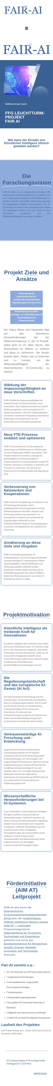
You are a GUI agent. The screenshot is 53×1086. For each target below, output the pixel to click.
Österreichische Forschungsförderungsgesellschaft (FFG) (25, 915)
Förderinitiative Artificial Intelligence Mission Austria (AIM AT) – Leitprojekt (26, 922)
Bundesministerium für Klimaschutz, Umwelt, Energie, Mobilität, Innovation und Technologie (26, 947)
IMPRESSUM (40, 1074)
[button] (26, 28)
